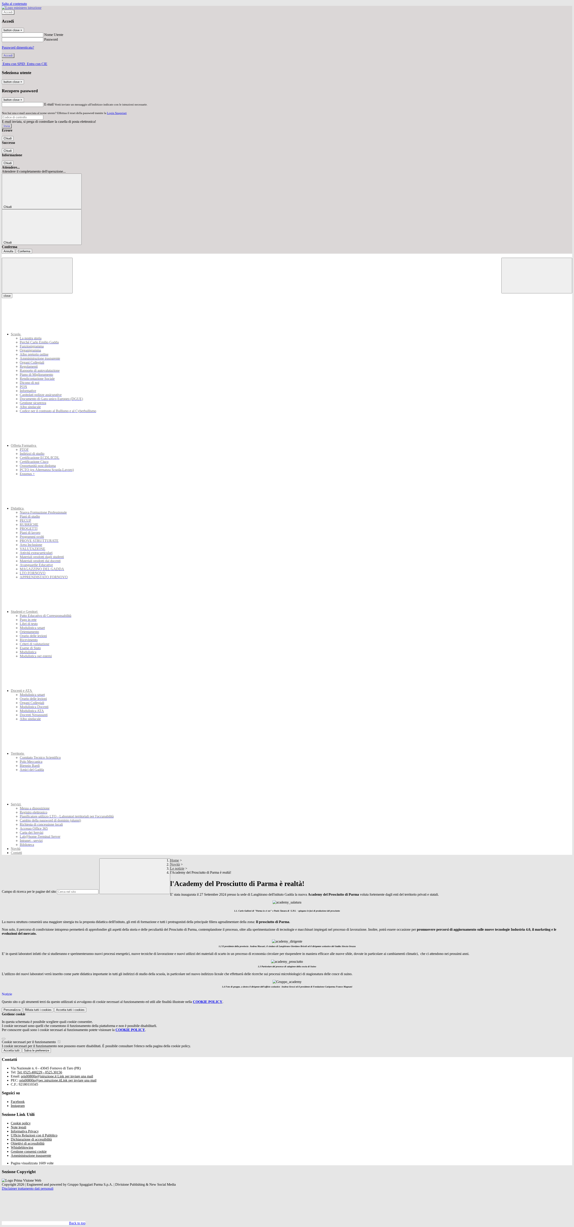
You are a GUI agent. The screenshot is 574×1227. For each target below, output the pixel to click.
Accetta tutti (70, 1010)
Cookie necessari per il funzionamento (29, 1042)
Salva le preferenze (36, 1050)
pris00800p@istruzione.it (57, 1076)
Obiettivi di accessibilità (27, 1143)
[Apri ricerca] (536, 275)
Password (51, 39)
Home (174, 860)
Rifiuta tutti (38, 1010)
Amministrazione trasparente (31, 1155)
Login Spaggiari (117, 113)
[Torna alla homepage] (287, 256)
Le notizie (177, 868)
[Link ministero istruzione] (21, 8)
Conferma (24, 251)
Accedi (8, 12)
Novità (175, 864)
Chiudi (8, 138)
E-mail (49, 104)
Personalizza (12, 1010)
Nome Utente (53, 35)
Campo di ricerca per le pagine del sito (29, 891)
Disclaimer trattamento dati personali (27, 1188)
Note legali (18, 1127)
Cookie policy (21, 1123)
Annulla (8, 251)
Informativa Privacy (25, 1131)
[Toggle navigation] (37, 275)
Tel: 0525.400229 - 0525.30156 (39, 1072)
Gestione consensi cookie (29, 1151)
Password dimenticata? (18, 47)
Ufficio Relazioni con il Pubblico (34, 1135)
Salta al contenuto (14, 4)
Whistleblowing (22, 1147)
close (7, 295)
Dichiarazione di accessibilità (31, 1139)
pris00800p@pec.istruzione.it (57, 1080)
